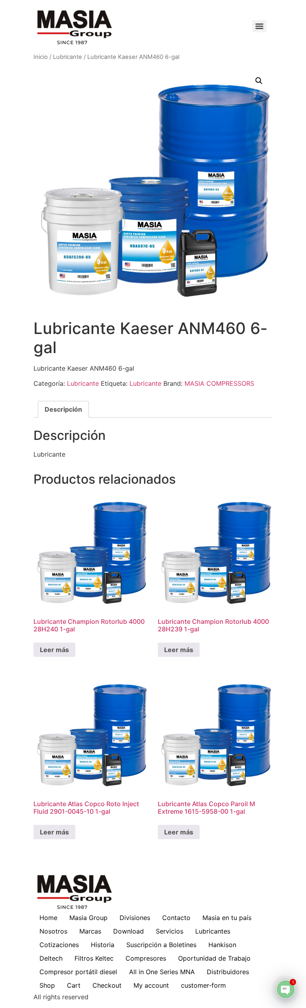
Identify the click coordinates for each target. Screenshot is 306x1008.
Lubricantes (212, 931)
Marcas (90, 931)
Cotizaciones (59, 945)
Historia (102, 945)
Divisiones (135, 918)
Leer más (54, 650)
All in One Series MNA (162, 972)
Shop (47, 985)
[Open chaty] (285, 989)
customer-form (203, 985)
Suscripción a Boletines (161, 945)
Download (128, 931)
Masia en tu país (226, 918)
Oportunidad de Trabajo (214, 958)
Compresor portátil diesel (78, 972)
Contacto (176, 918)
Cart (73, 985)
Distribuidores (228, 972)
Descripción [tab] (63, 409)
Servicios (169, 931)
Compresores (146, 958)
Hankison (222, 945)
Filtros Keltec (94, 958)
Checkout (107, 985)
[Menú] (259, 26)
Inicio (40, 57)
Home (48, 918)
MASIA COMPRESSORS (219, 383)
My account (151, 985)
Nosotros (53, 931)
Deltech (51, 958)
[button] (259, 81)
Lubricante (67, 57)
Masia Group (88, 918)
